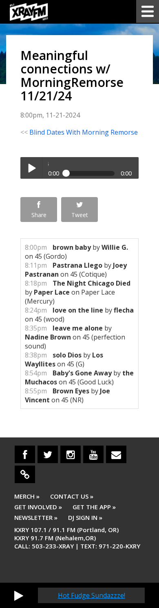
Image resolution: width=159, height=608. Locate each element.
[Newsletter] (116, 454)
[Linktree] (25, 474)
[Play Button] (18, 595)
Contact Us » (71, 496)
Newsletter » (35, 517)
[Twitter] (48, 454)
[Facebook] (25, 454)
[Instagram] (70, 454)
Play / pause (31, 168)
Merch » (27, 496)
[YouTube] (93, 454)
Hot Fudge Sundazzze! (91, 595)
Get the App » (94, 507)
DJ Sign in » (85, 517)
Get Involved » (38, 507)
